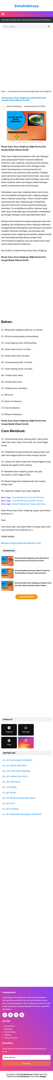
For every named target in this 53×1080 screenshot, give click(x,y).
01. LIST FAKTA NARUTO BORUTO (17, 760)
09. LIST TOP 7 (8, 803)
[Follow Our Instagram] (16, 1015)
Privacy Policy (10, 1032)
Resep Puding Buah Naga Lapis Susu (28, 504)
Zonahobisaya (24, 1076)
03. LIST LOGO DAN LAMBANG (16, 771)
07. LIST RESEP (9, 793)
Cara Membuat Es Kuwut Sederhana (28, 497)
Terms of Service (11, 1038)
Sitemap (7, 1035)
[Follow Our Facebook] (4, 1015)
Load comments (26, 597)
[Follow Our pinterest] (21, 1015)
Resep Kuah (35, 543)
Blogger (43, 1076)
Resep (24, 543)
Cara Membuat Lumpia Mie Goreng (27, 501)
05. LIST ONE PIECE (11, 782)
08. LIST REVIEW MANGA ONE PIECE (18, 798)
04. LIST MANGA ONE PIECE (15, 776)
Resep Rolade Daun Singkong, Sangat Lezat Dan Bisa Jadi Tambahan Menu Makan (33, 584)
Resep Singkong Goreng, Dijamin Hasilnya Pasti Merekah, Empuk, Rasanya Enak (32, 571)
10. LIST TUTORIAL (10, 809)
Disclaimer (8, 1029)
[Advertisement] (26, 59)
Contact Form (9, 1026)
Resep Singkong (10, 543)
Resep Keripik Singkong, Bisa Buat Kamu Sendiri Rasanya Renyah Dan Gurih (32, 559)
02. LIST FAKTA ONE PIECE (14, 765)
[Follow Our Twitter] (10, 1015)
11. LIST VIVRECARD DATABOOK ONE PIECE (22, 814)
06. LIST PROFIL (9, 787)
